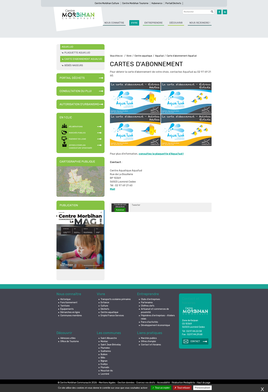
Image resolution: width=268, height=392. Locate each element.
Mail (112, 189)
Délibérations (76, 127)
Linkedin (225, 12)
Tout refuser (183, 387)
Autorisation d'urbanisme (79, 104)
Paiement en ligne (77, 139)
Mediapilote (189, 382)
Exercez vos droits (145, 382)
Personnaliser (202, 387)
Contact (195, 341)
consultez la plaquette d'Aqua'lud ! (161, 153)
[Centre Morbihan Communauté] (78, 14)
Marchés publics (77, 133)
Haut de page (203, 382)
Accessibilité (163, 382)
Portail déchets (72, 78)
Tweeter (136, 205)
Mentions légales (107, 382)
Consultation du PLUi (76, 91)
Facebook (219, 12)
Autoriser (120, 210)
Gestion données (126, 382)
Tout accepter (162, 387)
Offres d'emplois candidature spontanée (80, 146)
